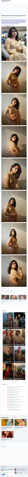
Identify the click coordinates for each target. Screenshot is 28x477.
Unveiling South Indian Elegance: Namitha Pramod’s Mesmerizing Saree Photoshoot (22, 300)
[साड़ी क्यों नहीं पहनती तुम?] (16, 473)
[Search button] (24, 308)
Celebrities (13, 17)
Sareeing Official (9, 390)
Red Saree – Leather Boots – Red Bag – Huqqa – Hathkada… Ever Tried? (8, 469)
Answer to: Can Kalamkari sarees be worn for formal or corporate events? (15, 386)
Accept (3, 474)
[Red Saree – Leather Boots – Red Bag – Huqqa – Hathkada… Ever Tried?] (2, 470)
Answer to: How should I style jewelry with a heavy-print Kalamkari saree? (15, 396)
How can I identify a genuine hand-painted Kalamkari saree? (14, 409)
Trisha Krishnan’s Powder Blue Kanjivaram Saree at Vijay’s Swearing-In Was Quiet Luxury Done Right (7, 428)
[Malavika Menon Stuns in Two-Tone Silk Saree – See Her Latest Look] (7, 434)
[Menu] (26, 1)
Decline (6, 474)
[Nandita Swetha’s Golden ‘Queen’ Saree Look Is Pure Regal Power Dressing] (21, 422)
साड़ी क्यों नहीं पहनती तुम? (19, 472)
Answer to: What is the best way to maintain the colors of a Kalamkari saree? (15, 401)
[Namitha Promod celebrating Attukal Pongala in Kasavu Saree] (14, 297)
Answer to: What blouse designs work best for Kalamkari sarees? (14, 391)
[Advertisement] (14, 7)
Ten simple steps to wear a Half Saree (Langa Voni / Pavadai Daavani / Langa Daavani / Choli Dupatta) (21, 469)
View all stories (14, 381)
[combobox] (13, 308)
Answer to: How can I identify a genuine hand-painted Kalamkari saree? (15, 406)
